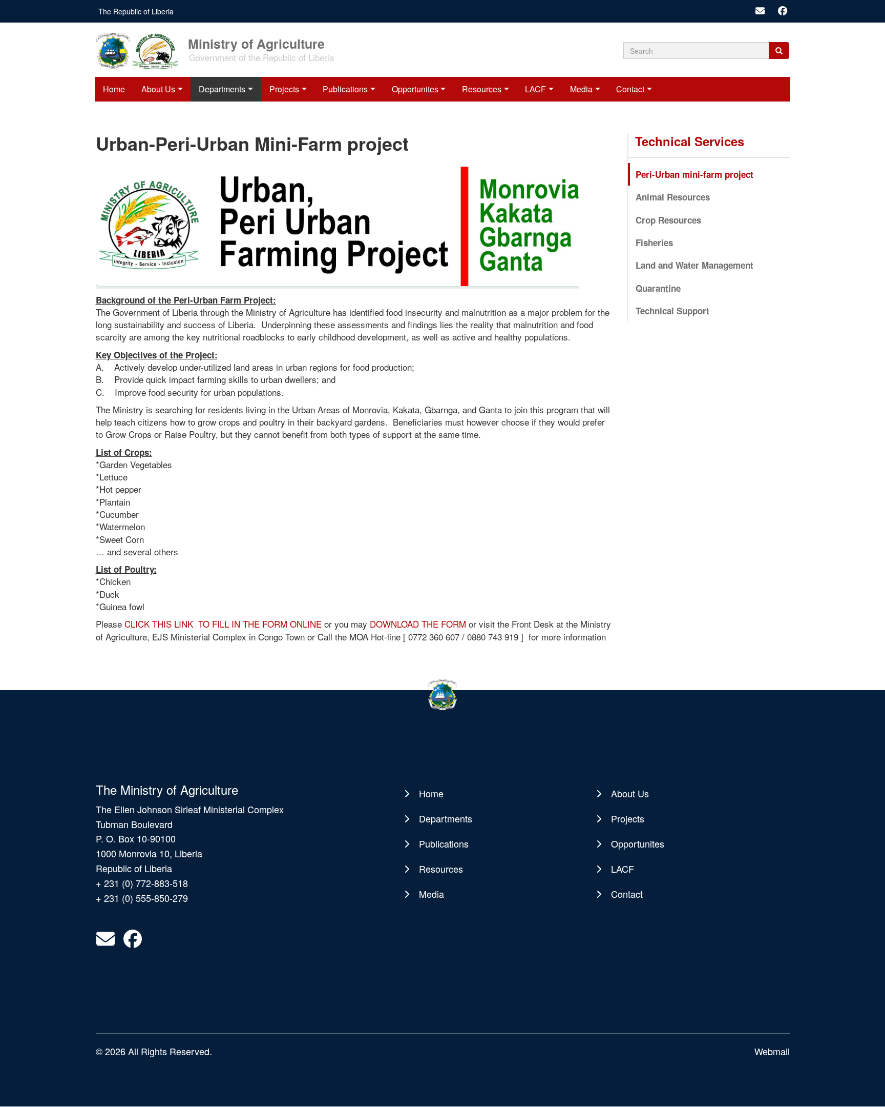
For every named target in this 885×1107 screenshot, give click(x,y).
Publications (345, 89)
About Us (158, 89)
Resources (481, 89)
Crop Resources (668, 220)
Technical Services (689, 141)
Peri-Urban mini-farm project (694, 174)
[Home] (140, 50)
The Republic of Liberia (136, 11)
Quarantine (658, 288)
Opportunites (415, 89)
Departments (222, 89)
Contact (630, 89)
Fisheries (654, 242)
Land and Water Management (694, 265)
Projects (284, 89)
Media (581, 89)
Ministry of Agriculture (256, 43)
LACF (535, 89)
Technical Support (672, 311)
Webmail (772, 1051)
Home (114, 89)
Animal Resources (673, 197)
